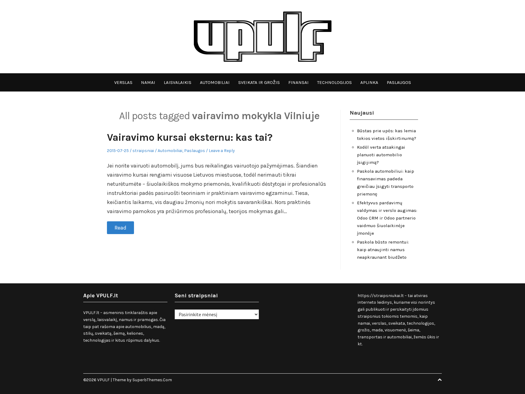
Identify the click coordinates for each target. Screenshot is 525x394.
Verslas (123, 82)
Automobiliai (215, 82)
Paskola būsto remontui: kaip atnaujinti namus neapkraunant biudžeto (383, 249)
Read (120, 227)
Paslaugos (399, 82)
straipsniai (143, 150)
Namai (148, 82)
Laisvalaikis (177, 82)
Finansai (298, 82)
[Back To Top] (439, 380)
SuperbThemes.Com (152, 379)
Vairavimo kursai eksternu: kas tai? (189, 137)
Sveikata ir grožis (259, 82)
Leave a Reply (222, 150)
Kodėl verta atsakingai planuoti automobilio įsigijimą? (381, 154)
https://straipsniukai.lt (381, 295)
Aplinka (369, 82)
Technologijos (334, 82)
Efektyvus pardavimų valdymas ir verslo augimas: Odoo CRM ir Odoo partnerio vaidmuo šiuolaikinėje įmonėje (387, 218)
